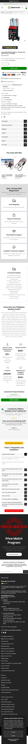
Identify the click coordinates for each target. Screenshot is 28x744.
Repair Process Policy (14, 289)
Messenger (14, 627)
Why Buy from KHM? (6, 682)
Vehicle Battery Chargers (10, 95)
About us (3, 675)
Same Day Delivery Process (8, 707)
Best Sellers (15, 105)
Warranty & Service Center (8, 704)
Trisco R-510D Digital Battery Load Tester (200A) (7, 176)
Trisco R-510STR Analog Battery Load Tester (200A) (20, 176)
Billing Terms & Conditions (14, 277)
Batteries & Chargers (6, 105)
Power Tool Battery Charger (18, 107)
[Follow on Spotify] (5, 632)
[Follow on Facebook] (1, 632)
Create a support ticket (7, 697)
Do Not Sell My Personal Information (10, 690)
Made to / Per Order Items (14, 286)
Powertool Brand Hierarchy (7, 709)
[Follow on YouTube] (3, 632)
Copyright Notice (5, 687)
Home (2, 11)
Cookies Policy (14, 279)
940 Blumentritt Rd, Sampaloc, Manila (16, 3)
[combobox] (13, 571)
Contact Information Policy (8, 670)
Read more (12, 60)
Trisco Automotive (5, 109)
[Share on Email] (4, 117)
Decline (13, 735)
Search (25, 571)
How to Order (4, 699)
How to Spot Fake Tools (7, 711)
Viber (9, 627)
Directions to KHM (5, 680)
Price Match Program (13, 554)
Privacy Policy (9, 728)
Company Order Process (14, 281)
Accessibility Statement (14, 275)
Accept (13, 732)
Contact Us (4, 677)
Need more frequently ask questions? (14, 510)
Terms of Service (14, 296)
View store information (8, 90)
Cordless (20, 105)
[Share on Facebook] (1, 117)
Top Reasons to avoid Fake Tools (9, 714)
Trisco (6, 93)
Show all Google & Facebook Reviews (14, 443)
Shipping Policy (14, 291)
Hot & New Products (6, 107)
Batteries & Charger (12, 104)
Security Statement (6, 692)
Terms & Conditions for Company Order (14, 295)
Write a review (14, 400)
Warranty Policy (14, 298)
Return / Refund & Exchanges (14, 288)
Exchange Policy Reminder (14, 284)
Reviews (3, 685)
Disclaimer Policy (14, 282)
